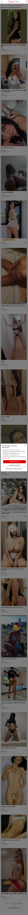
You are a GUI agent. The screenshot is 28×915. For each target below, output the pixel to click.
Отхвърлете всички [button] (14, 465)
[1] (26, 2)
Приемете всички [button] (14, 461)
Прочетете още (6, 458)
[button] (14, 469)
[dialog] (14, 457)
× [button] (24, 445)
